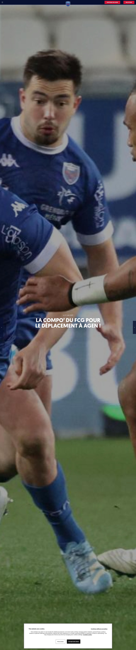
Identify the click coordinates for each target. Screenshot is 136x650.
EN (7, 2)
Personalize (60, 641)
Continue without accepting (99, 629)
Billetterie (129, 2)
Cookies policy (87, 634)
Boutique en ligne (112, 2)
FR (5, 2)
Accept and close (73, 641)
